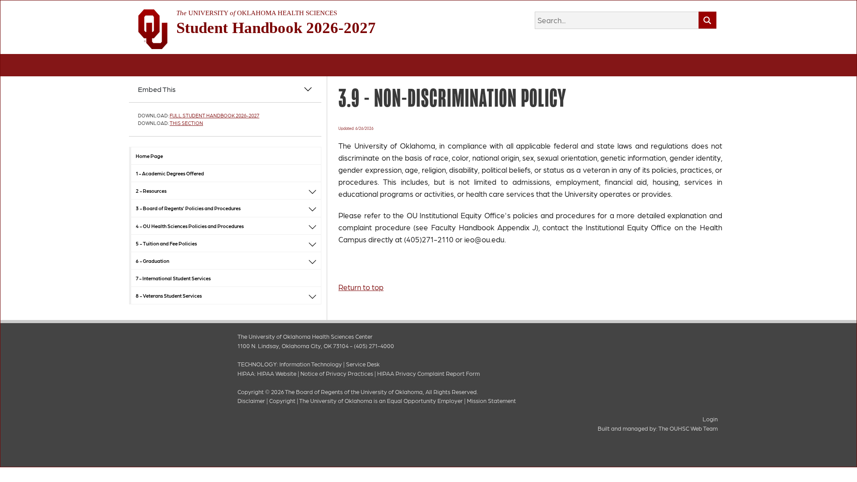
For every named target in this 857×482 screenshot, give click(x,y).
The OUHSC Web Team (688, 428)
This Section (186, 123)
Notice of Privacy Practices (336, 373)
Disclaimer (251, 400)
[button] (312, 190)
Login (710, 419)
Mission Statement (491, 400)
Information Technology (310, 364)
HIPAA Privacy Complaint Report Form (428, 373)
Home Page (149, 156)
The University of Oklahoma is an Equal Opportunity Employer (381, 400)
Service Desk (363, 364)
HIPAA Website (276, 373)
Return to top (360, 287)
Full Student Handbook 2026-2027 (214, 115)
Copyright (282, 400)
